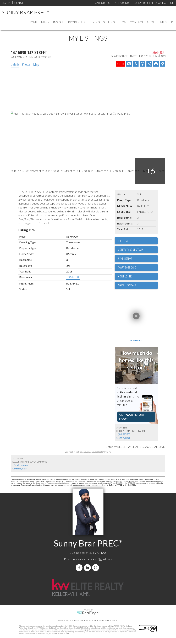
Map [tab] (36, 64)
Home (33, 22)
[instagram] (96, 567)
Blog (122, 22)
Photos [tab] (26, 64)
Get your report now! (132, 416)
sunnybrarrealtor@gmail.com (95, 559)
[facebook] (80, 567)
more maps (136, 340)
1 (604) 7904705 (123, 434)
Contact (136, 22)
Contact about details (131, 250)
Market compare (127, 285)
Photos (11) (124, 241)
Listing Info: (26, 230)
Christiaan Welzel (78, 620)
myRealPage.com (88, 613)
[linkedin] (88, 567)
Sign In (6, 2)
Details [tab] (15, 64)
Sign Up (18, 2)
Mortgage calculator (138, 267)
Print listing (125, 276)
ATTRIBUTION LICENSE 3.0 (106, 620)
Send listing (125, 258)
